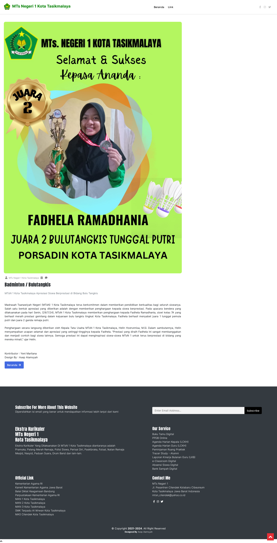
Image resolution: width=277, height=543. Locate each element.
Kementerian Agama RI (28, 483)
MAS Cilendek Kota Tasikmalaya (34, 514)
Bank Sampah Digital (164, 468)
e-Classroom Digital (164, 461)
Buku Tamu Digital (163, 434)
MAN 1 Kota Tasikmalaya (30, 499)
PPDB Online (159, 437)
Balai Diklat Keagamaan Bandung (35, 491)
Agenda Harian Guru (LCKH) (169, 445)
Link (170, 7)
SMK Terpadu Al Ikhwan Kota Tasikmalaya (40, 510)
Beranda (159, 7)
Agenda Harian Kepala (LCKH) (170, 441)
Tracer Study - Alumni (165, 453)
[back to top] (270, 536)
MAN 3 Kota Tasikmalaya (30, 506)
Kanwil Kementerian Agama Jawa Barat (39, 487)
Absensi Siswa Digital (165, 464)
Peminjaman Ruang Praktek (168, 449)
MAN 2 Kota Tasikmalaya (30, 502)
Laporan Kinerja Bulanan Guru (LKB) (173, 457)
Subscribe (253, 411)
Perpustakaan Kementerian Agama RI (37, 495)
